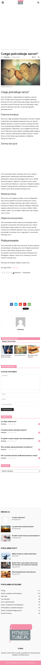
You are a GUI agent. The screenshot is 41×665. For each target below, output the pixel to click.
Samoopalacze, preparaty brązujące (12, 607)
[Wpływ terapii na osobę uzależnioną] (5, 556)
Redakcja (7, 57)
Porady (3, 590)
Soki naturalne (5, 599)
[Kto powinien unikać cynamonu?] (34, 349)
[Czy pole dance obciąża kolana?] (5, 529)
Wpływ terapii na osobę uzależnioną (24, 554)
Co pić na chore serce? (20, 355)
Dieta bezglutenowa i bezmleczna (24, 572)
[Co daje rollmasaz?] (5, 520)
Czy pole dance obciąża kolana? (14, 430)
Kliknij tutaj (15, 267)
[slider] (6, 272)
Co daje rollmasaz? (8, 421)
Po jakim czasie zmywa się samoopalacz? (17, 438)
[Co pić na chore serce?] (20, 349)
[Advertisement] (20, 26)
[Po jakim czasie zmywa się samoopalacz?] (5, 538)
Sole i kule (4, 596)
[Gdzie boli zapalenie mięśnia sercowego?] (7, 349)
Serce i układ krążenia (7, 602)
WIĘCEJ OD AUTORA (8, 341)
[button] (38, 2)
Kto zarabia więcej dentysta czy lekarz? (17, 447)
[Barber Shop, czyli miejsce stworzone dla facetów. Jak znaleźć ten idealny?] (5, 565)
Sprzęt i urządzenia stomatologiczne (12, 605)
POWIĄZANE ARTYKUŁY (10, 339)
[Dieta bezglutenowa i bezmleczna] (5, 574)
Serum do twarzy (6, 613)
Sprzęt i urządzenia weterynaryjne (11, 593)
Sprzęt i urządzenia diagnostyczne (11, 610)
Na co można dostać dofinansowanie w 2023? (19, 455)
